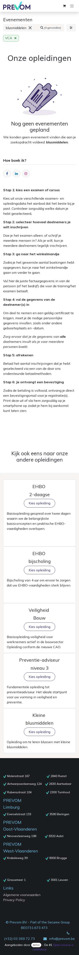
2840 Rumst (59, 776)
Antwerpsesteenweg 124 (24, 784)
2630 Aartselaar (60, 784)
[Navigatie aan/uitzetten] (72, 6)
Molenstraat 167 (19, 776)
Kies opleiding (39, 503)
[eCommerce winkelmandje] (64, 6)
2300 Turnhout (60, 792)
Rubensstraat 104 (19, 792)
